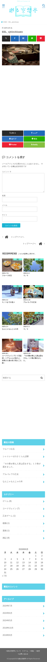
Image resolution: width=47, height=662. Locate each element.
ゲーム (7, 501)
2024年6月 (7, 613)
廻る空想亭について (14, 651)
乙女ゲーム (9, 516)
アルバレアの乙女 (11, 474)
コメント (6, 172)
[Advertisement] (23, 96)
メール (4, 205)
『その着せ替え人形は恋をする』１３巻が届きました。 (22, 465)
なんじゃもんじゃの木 (13, 481)
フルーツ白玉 (9, 449)
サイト (4, 215)
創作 (38, 651)
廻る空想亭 (22, 658)
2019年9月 (7, 635)
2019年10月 (8, 628)
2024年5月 (7, 620)
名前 (4, 196)
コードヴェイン (11, 508)
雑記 (6, 538)
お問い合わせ (23, 654)
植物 (6, 523)
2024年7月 (7, 606)
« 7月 (4, 576)
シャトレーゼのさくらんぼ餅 (16, 456)
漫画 (6, 530)
